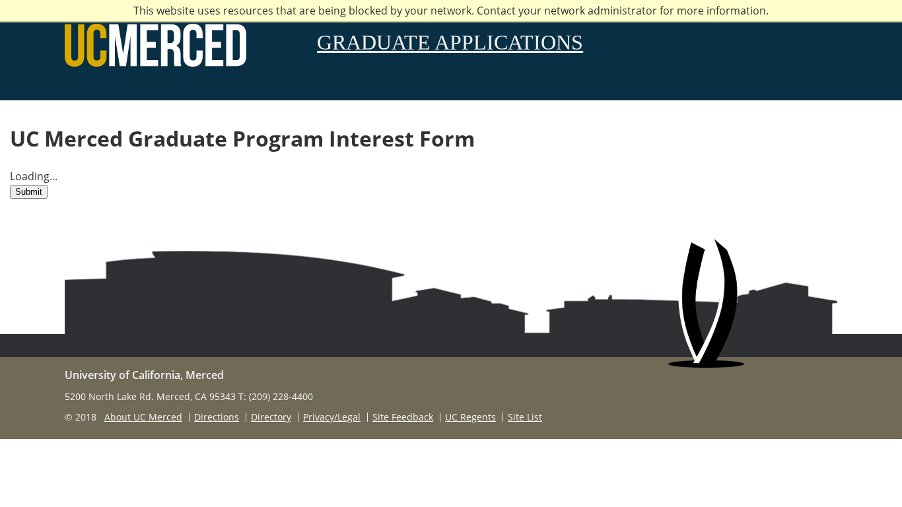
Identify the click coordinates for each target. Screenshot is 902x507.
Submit (28, 192)
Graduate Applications (450, 42)
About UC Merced (143, 417)
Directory (271, 417)
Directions (216, 417)
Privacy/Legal (332, 417)
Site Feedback (402, 417)
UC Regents (470, 417)
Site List (525, 417)
